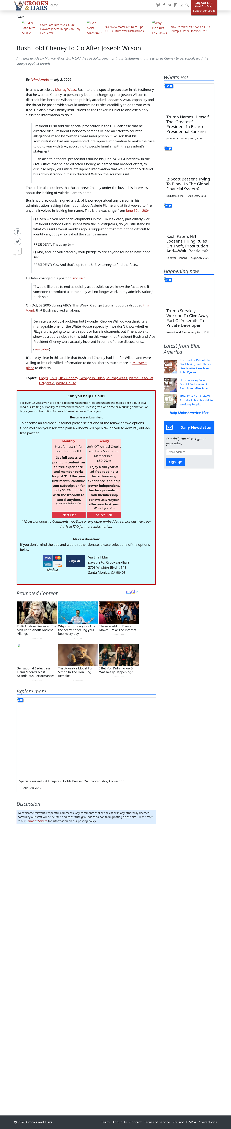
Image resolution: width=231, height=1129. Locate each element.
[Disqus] (86, 960)
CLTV (54, 5)
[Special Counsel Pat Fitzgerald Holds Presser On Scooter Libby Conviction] (86, 737)
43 (166, 280)
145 (167, 86)
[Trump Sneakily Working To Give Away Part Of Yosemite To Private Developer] (189, 291)
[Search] (187, 5)
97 (166, 205)
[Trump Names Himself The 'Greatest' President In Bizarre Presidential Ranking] (189, 98)
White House (66, 383)
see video (41, 349)
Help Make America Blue (189, 412)
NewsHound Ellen (176, 332)
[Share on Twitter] (17, 241)
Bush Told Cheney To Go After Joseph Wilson (79, 48)
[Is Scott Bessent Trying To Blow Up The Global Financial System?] (189, 160)
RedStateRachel (175, 195)
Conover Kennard (176, 257)
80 (166, 148)
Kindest (52, 569)
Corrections (208, 1122)
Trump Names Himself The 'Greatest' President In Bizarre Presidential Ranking (187, 124)
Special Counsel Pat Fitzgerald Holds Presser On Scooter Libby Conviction (71, 781)
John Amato (39, 79)
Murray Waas (65, 89)
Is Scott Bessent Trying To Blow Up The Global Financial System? (188, 183)
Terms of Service (36, 821)
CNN (53, 378)
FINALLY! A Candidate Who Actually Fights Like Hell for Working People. (197, 400)
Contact (135, 1122)
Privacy (178, 1122)
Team (105, 1122)
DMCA (191, 1122)
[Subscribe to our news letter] (181, 5)
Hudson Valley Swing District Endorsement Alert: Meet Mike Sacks (194, 384)
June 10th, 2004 (138, 210)
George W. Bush (92, 378)
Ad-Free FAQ (70, 526)
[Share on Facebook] (17, 231)
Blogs (43, 378)
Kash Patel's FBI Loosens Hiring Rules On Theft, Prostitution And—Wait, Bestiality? (187, 243)
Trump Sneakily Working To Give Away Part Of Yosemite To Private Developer (187, 318)
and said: (79, 278)
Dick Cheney (68, 378)
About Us (119, 1122)
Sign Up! (175, 462)
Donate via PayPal (75, 561)
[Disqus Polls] (86, 870)
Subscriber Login (204, 10)
